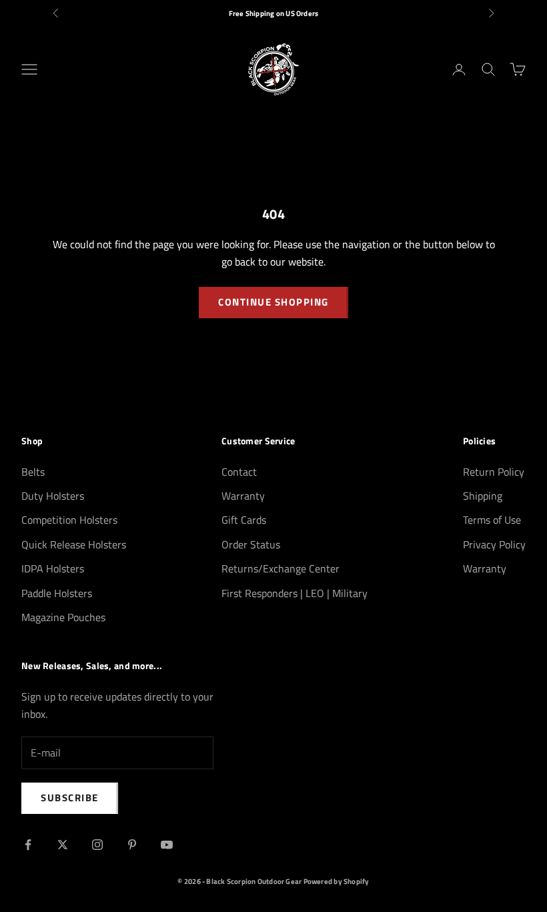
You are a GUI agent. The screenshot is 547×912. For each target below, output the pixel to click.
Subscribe (70, 797)
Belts (33, 472)
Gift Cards (243, 520)
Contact (239, 472)
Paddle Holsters (56, 593)
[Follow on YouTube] (166, 844)
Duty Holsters (52, 496)
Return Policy (493, 472)
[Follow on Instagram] (97, 844)
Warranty (243, 496)
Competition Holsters (69, 520)
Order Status (250, 544)
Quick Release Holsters (73, 544)
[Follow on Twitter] (62, 844)
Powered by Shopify (337, 881)
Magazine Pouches (63, 617)
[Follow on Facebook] (28, 844)
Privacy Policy (494, 544)
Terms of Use (492, 520)
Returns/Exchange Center (280, 568)
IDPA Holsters (52, 568)
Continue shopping (273, 302)
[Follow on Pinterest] (132, 844)
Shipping (482, 496)
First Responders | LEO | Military (294, 593)
